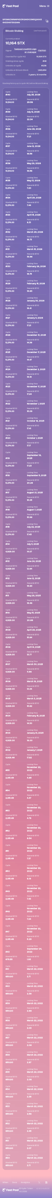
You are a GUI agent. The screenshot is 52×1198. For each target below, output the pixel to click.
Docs (14, 1182)
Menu (43, 6)
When (5, 1182)
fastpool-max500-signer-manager (25, 50)
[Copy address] (46, 21)
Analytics (25, 1182)
